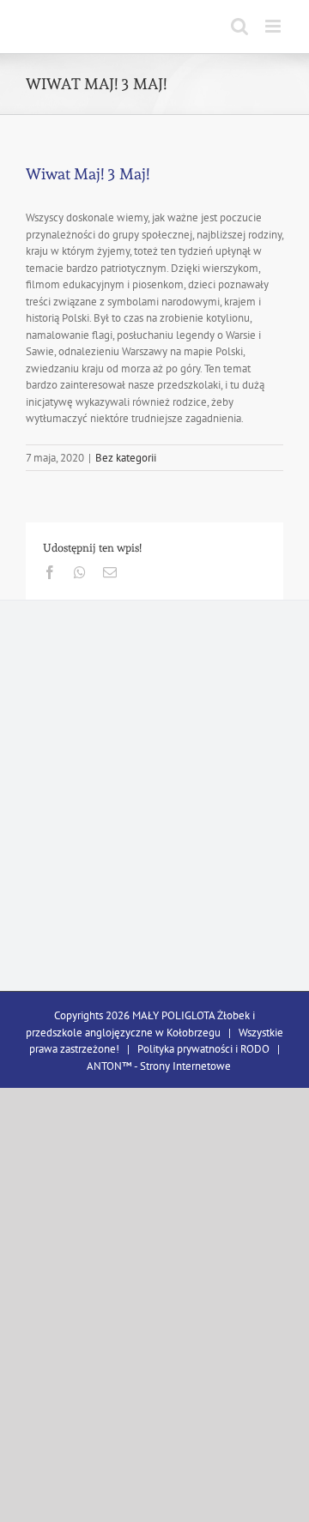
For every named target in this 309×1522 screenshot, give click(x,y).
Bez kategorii (125, 457)
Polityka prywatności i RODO (203, 1049)
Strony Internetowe (185, 1066)
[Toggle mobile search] (239, 26)
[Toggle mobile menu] (274, 26)
